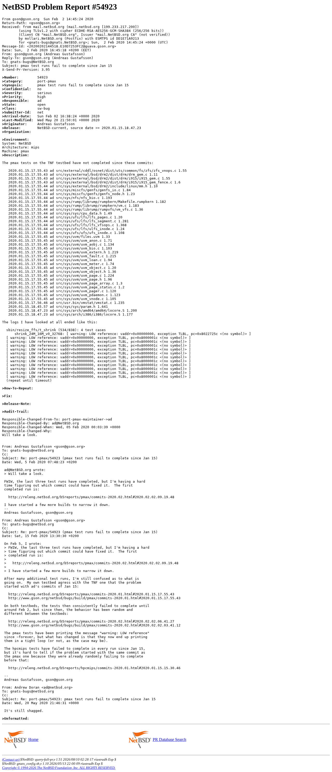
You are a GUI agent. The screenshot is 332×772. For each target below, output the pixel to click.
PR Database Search (169, 739)
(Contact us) (10, 759)
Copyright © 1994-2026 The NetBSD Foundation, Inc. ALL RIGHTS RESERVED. (58, 768)
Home (33, 739)
